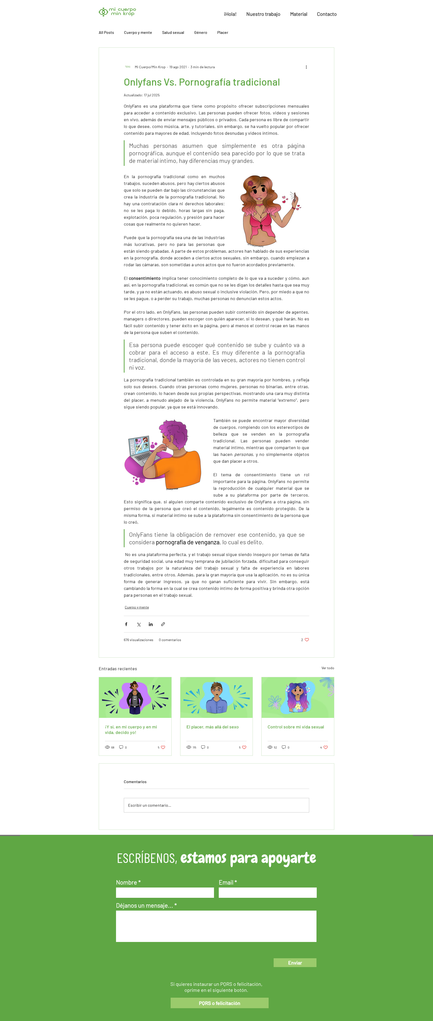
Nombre (126, 882)
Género (200, 32)
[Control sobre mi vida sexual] (298, 697)
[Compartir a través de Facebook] (126, 624)
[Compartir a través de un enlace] (163, 624)
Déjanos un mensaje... (144, 905)
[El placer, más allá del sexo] (216, 697)
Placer (222, 32)
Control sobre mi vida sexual (296, 726)
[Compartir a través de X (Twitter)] (138, 624)
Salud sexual (173, 32)
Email (226, 882)
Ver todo (327, 668)
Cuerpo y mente (138, 32)
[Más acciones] (306, 67)
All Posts (106, 32)
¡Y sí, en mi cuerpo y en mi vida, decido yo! (131, 729)
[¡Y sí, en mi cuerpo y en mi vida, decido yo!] (135, 697)
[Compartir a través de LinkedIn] (150, 624)
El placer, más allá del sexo (212, 726)
